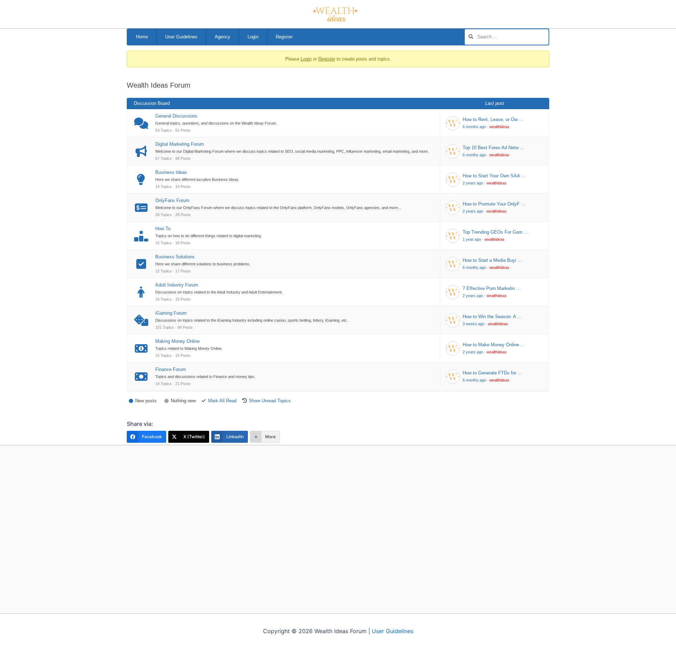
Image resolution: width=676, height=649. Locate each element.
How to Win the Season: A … (492, 316)
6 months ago (474, 127)
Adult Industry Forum (176, 285)
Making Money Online (177, 341)
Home (142, 36)
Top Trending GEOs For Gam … (495, 232)
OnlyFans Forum (172, 200)
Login (253, 36)
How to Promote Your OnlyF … (494, 204)
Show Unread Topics (270, 400)
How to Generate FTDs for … (492, 373)
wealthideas (499, 127)
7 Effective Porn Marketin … (492, 288)
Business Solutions (175, 256)
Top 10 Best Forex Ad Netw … (494, 147)
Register (284, 36)
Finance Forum (170, 369)
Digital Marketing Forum (179, 144)
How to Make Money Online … (494, 344)
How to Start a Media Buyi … (492, 260)
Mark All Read (222, 400)
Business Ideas (171, 172)
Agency (222, 36)
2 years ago (473, 183)
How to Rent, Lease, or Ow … (493, 119)
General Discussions (176, 116)
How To (162, 228)
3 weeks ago (473, 324)
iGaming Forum (171, 313)
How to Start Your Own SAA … (494, 175)
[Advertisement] (338, 529)
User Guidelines (181, 36)
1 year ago (472, 239)
